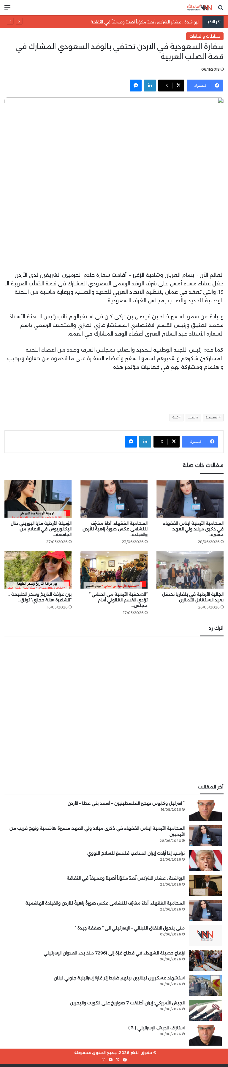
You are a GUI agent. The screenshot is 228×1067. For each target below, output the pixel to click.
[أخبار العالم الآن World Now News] (199, 7)
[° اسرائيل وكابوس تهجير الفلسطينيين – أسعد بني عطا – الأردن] (205, 810)
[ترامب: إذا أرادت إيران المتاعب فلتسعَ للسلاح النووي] (205, 860)
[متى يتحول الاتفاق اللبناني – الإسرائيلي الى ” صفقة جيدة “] (205, 935)
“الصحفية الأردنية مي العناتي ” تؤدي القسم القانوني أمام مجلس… (118, 600)
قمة (175, 417)
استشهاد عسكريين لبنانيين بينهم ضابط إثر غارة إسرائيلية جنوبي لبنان (119, 978)
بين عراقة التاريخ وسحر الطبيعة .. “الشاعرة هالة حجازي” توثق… (40, 597)
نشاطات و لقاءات (204, 36)
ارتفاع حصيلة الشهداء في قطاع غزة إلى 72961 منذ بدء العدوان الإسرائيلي (114, 953)
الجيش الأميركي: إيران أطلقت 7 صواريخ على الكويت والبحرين (127, 1003)
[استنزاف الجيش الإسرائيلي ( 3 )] (205, 1035)
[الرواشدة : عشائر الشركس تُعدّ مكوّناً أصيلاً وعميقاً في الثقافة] (205, 885)
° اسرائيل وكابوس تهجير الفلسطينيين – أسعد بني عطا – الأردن (126, 803)
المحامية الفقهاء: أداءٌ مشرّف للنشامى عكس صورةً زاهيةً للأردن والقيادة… (115, 529)
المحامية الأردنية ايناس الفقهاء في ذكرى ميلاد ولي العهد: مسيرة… (193, 529)
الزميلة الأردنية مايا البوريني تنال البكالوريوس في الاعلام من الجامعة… (41, 529)
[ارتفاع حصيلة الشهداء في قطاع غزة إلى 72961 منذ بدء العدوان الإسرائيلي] (205, 960)
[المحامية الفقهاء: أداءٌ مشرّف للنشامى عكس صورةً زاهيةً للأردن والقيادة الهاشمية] (114, 499)
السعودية (212, 417)
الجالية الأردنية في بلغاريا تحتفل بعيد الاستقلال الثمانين (193, 597)
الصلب (192, 417)
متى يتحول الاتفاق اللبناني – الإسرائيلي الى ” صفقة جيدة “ (130, 928)
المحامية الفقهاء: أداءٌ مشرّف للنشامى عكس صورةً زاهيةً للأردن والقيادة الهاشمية (105, 903)
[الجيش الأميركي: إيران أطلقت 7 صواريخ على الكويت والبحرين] (205, 1010)
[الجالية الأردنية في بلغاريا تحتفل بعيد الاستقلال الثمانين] (190, 570)
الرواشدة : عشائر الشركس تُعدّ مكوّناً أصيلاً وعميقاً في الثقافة (145, 22)
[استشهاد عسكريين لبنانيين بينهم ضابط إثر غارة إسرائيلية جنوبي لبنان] (205, 985)
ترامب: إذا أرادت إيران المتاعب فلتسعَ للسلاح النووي (136, 853)
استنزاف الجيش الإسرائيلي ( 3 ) (156, 1027)
